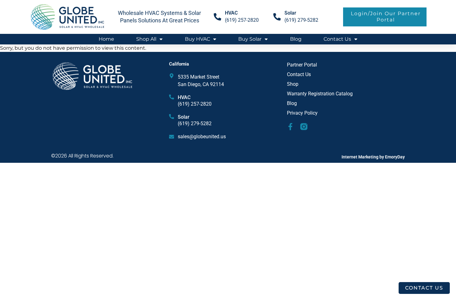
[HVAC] (171, 96)
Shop (292, 84)
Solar (290, 13)
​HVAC (231, 13)
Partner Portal (302, 65)
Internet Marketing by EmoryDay (373, 156)
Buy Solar (250, 39)
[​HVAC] (217, 17)
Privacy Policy (302, 113)
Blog (296, 39)
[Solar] (277, 17)
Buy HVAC (197, 39)
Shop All (146, 39)
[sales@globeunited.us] (171, 136)
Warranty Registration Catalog (320, 94)
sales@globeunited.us (202, 136)
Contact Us (337, 39)
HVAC (184, 97)
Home (106, 39)
